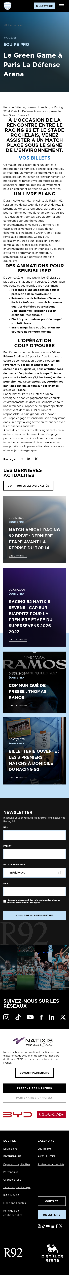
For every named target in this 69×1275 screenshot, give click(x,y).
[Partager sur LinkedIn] (28, 459)
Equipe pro (10, 1149)
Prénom (7, 846)
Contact (51, 1201)
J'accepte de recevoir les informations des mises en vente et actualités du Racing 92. (33, 901)
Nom (5, 827)
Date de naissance (14, 865)
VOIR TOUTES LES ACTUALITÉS (28, 485)
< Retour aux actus (12, 25)
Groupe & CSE (12, 1180)
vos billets (34, 157)
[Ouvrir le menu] (62, 6)
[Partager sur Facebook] (22, 459)
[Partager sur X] (36, 459)
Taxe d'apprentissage (16, 1187)
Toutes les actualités (51, 1164)
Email (6, 883)
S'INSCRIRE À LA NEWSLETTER (34, 915)
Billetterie (51, 1214)
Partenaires (10, 1172)
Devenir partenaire (34, 1072)
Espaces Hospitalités (16, 1164)
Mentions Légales (14, 1203)
